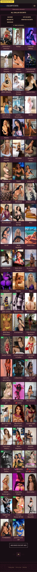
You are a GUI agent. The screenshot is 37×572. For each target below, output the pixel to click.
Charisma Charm (18, 493)
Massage (10, 22)
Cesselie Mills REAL (30, 425)
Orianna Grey (30, 202)
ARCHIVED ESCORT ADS (18, 545)
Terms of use (18, 567)
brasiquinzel (18, 332)
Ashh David (6, 268)
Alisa (30, 222)
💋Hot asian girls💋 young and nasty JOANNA (30, 470)
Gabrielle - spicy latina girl (6, 379)
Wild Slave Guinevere (6, 333)
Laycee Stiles (30, 92)
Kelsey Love (6, 181)
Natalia (18, 291)
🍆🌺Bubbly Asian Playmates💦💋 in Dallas (18, 470)
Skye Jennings (18, 312)
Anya (30, 291)
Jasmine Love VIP (18, 539)
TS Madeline (6, 538)
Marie (18, 138)
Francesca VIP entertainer (30, 70)
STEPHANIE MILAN (30, 356)
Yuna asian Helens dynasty (6, 447)
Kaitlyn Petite (6, 355)
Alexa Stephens (18, 447)
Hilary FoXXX (6, 202)
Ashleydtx (6, 291)
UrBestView (18, 378)
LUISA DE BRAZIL (31, 47)
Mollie (31, 115)
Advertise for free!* (7, 1)
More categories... (20, 25)
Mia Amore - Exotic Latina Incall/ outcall (18, 425)
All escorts (22, 9)
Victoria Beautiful (31, 516)
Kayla (30, 138)
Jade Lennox (6, 312)
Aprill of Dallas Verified (6, 470)
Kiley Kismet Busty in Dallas (31, 333)
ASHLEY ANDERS (6, 159)
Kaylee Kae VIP (6, 516)
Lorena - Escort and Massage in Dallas (18, 116)
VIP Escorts (27, 17)
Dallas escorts (15, 9)
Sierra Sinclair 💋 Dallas (18, 402)
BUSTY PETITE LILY (6, 425)
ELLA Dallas (30, 492)
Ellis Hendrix (30, 401)
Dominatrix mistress (6, 47)
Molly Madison (18, 246)
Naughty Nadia (30, 159)
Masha (6, 138)
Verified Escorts (27, 19)
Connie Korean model (18, 93)
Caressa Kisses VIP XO (18, 516)
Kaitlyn (18, 46)
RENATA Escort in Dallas (31, 447)
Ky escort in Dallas (31, 269)
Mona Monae (6, 222)
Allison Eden (30, 312)
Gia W (6, 245)
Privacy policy (11, 567)
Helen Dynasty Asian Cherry (18, 70)
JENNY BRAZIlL (6, 92)
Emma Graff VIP (31, 379)
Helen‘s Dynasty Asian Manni (6, 70)
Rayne (18, 181)
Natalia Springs (18, 224)
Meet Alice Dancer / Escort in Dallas (18, 269)
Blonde (10, 17)
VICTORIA (18, 158)
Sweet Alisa (30, 245)
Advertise (25, 567)
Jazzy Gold (30, 181)
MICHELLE (18, 202)
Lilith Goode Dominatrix (6, 116)
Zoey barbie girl (6, 402)
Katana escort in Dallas (18, 356)
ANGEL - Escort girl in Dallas (6, 493)
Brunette (10, 19)
